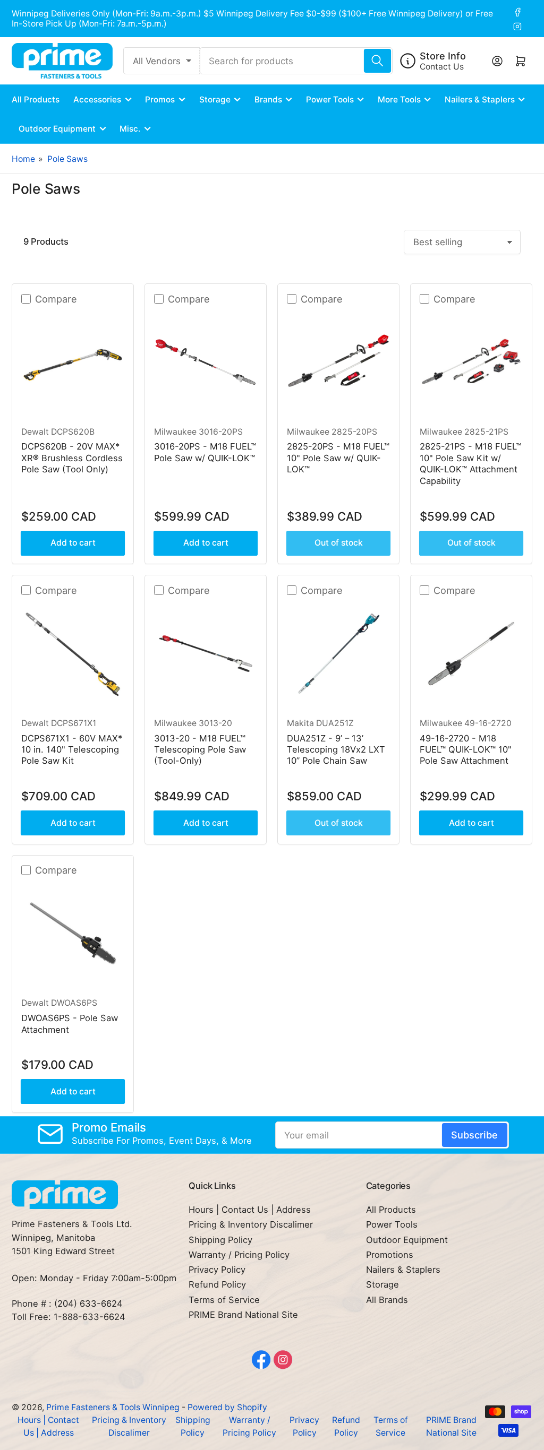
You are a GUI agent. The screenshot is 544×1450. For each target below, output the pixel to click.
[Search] (377, 61)
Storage (215, 99)
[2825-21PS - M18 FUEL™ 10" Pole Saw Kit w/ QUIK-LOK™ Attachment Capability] (471, 362)
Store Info (443, 56)
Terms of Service (224, 1299)
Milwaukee (175, 432)
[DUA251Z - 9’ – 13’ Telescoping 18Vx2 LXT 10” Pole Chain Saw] (338, 653)
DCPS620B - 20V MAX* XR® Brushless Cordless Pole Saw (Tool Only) (72, 457)
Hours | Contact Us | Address (250, 1209)
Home (23, 159)
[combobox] (296, 61)
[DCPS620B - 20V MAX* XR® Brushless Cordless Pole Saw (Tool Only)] (73, 362)
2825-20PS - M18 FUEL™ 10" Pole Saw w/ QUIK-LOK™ (338, 457)
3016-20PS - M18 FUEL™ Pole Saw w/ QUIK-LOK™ (205, 452)
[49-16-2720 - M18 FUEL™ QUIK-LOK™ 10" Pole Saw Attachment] (471, 653)
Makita (300, 723)
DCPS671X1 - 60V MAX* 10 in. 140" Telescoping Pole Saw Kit (71, 749)
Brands (268, 99)
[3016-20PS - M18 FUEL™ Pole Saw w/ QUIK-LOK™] (206, 362)
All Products (36, 99)
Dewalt (35, 432)
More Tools (399, 99)
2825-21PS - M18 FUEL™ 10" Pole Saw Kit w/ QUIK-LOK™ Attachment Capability (470, 463)
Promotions (389, 1254)
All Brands (387, 1299)
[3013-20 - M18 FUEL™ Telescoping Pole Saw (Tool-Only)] (206, 653)
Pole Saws (67, 159)
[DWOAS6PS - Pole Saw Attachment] (73, 933)
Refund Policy (217, 1284)
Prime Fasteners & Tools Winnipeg (113, 1407)
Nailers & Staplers (480, 99)
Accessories (97, 99)
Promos (160, 99)
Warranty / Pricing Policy (239, 1254)
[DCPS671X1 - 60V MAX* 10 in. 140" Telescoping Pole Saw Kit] (73, 653)
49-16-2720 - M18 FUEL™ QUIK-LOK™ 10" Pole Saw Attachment (466, 749)
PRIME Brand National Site (243, 1314)
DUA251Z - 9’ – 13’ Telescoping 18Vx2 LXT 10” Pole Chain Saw (336, 749)
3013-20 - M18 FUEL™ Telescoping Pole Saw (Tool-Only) (200, 749)
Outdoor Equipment (57, 129)
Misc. (130, 129)
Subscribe (474, 1135)
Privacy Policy (217, 1269)
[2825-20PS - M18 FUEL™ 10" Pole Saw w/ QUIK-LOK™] (338, 362)
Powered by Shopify (227, 1407)
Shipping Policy (220, 1240)
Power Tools (330, 99)
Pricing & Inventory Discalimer (251, 1224)
